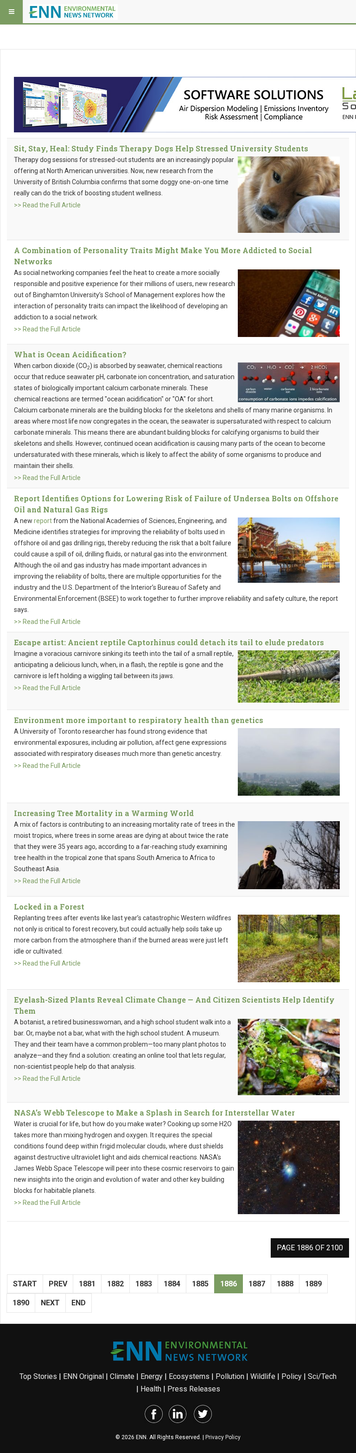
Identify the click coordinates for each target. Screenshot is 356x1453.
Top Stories (38, 1376)
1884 (172, 1283)
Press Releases (193, 1388)
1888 (285, 1283)
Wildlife (262, 1376)
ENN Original (83, 1376)
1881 (87, 1283)
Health (150, 1388)
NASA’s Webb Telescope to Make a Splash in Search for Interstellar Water (154, 1112)
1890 (21, 1302)
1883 (143, 1283)
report (43, 520)
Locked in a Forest (49, 906)
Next (50, 1302)
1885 (200, 1283)
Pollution (230, 1376)
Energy (151, 1376)
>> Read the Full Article (47, 205)
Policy (291, 1376)
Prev (58, 1283)
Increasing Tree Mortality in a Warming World (104, 813)
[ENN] (73, 11)
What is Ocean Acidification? (70, 354)
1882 (115, 1283)
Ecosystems (189, 1376)
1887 (256, 1283)
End (78, 1302)
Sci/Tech (322, 1376)
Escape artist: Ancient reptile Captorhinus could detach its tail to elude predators (169, 642)
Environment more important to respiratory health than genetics (138, 720)
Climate (122, 1376)
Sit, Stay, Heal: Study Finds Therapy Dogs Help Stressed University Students (161, 148)
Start (25, 1283)
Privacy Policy (223, 1437)
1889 (313, 1283)
